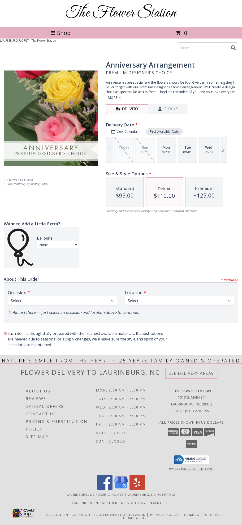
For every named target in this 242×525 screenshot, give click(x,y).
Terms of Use (136, 518)
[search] (233, 47)
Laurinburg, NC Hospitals (151, 494)
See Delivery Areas (191, 373)
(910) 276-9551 (198, 410)
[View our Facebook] (104, 488)
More (112, 97)
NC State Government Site (145, 503)
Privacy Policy (164, 514)
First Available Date (164, 131)
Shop (63, 33)
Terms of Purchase (203, 514)
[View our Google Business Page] (121, 488)
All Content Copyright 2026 (74, 514)
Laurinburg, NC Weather (94, 503)
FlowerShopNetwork (124, 514)
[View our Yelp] (137, 488)
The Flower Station (121, 13)
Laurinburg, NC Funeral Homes (95, 494)
